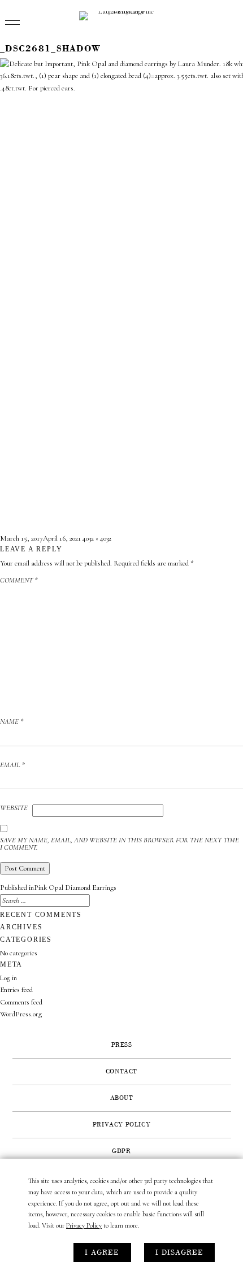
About (121, 1098)
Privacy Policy (84, 1225)
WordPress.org (21, 1014)
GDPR (121, 1151)
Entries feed (16, 989)
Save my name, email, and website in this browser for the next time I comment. (119, 844)
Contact (121, 1071)
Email (12, 765)
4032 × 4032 (97, 538)
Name (12, 722)
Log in (8, 977)
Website (14, 808)
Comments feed (21, 1002)
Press (121, 1045)
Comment (19, 581)
